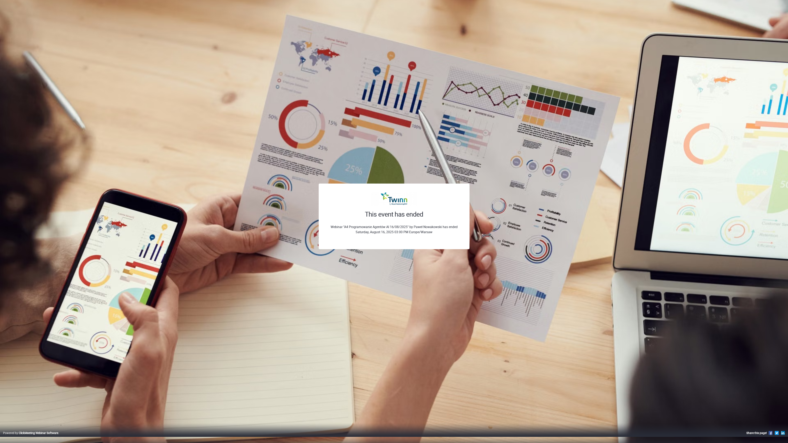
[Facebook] (771, 433)
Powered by (30, 433)
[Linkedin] (783, 433)
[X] (777, 433)
